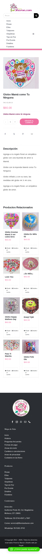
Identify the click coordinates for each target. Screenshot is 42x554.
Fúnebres (8, 495)
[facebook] (12, 422)
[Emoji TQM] (30, 305)
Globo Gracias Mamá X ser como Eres (11, 234)
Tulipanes (8, 478)
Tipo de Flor (9, 485)
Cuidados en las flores (13, 458)
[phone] (29, 422)
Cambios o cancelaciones (15, 451)
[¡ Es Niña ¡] (30, 263)
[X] (14, 134)
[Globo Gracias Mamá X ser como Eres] (11, 220)
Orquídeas (9, 482)
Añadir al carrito (29, 122)
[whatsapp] (21, 422)
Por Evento (9, 488)
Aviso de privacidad (12, 455)
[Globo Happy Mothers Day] (11, 305)
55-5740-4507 (18, 518)
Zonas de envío (11, 448)
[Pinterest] (23, 134)
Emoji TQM (29, 317)
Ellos (7, 475)
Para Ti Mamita (8, 355)
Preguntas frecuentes (13, 442)
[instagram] (17, 422)
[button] (24, 549)
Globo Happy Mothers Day (11, 318)
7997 (28, 518)
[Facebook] (5, 134)
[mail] (25, 422)
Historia (8, 438)
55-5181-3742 (19, 528)
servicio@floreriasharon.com (22, 523)
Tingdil (21, 545)
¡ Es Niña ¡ (28, 274)
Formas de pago (11, 445)
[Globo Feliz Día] (30, 347)
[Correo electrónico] (32, 134)
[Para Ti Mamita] (11, 345)
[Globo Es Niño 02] (30, 221)
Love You (9, 277)
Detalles (15, 248)
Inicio (7, 435)
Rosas (7, 472)
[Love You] (11, 265)
